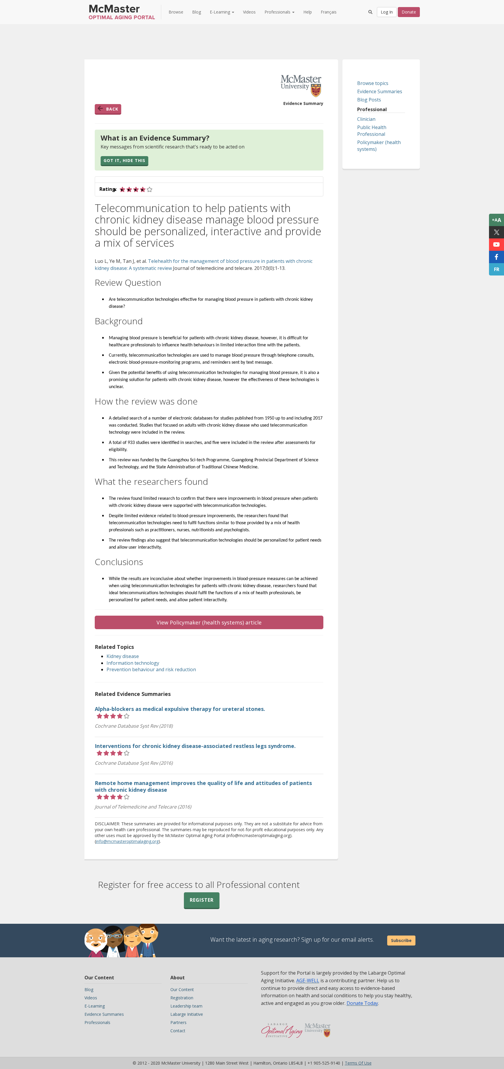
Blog (196, 12)
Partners (178, 1022)
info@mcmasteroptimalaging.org (127, 841)
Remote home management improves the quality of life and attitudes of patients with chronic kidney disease (203, 786)
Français (329, 12)
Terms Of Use (358, 1063)
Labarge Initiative (186, 1014)
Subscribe (401, 940)
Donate (409, 12)
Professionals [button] (278, 12)
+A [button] (496, 219)
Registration (181, 997)
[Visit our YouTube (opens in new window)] (496, 244)
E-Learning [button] (220, 12)
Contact (177, 1030)
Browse (176, 12)
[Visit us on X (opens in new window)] (496, 232)
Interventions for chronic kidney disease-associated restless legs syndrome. (195, 745)
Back (112, 109)
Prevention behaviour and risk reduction (151, 669)
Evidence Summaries (379, 91)
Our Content (182, 989)
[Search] (370, 12)
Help (307, 12)
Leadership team (186, 1006)
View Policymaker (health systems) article (209, 622)
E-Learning (94, 1006)
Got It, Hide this (124, 160)
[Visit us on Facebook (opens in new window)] (496, 257)
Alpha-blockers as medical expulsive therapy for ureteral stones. (180, 708)
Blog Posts (369, 99)
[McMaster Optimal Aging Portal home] (282, 1027)
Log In (387, 12)
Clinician (366, 119)
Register (202, 900)
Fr (496, 269)
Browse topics (372, 83)
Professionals (97, 1022)
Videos (249, 12)
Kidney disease (123, 656)
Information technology (133, 663)
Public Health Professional (371, 130)
